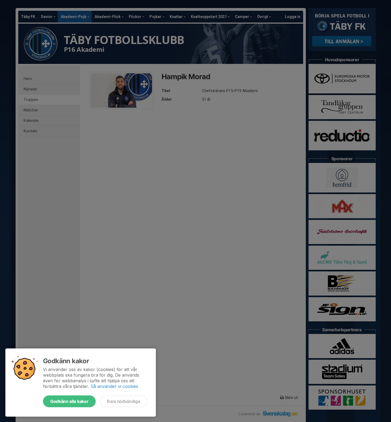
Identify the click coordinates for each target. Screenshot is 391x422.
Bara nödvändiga (123, 401)
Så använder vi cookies (114, 386)
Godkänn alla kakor (69, 401)
